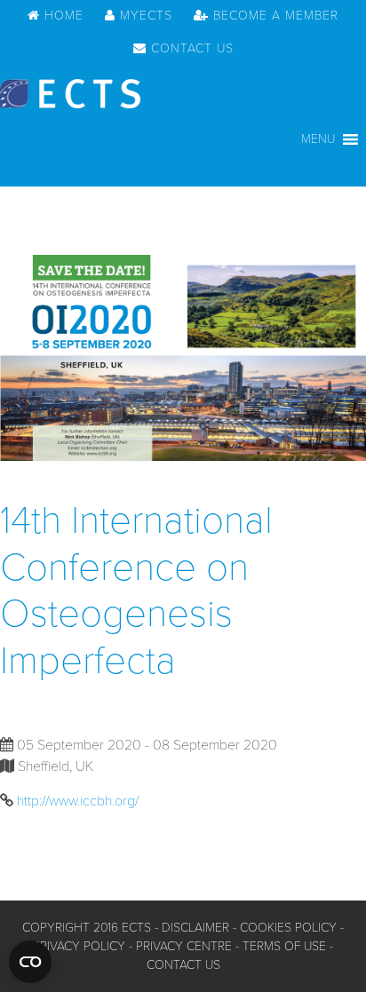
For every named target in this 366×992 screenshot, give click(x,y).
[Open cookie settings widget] (30, 961)
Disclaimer (195, 927)
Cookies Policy (288, 927)
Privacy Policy (79, 946)
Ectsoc (70, 93)
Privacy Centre (184, 946)
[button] (318, 139)
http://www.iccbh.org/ (78, 801)
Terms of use (284, 946)
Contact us (183, 964)
